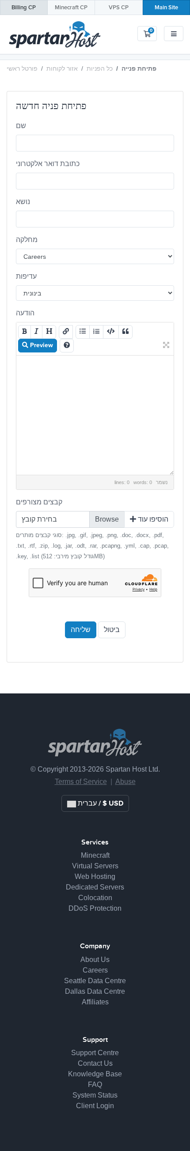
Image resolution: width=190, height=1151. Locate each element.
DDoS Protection (95, 908)
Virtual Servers (95, 866)
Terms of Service (81, 781)
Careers (95, 970)
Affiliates (95, 1002)
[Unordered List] (83, 332)
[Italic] (36, 332)
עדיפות (26, 276)
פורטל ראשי (22, 68)
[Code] (111, 332)
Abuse (125, 781)
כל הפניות (100, 68)
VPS (119, 8)
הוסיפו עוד (152, 519)
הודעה (25, 313)
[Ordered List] (96, 332)
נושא (23, 201)
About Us (95, 959)
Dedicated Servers (95, 887)
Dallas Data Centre (95, 991)
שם (21, 125)
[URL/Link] (66, 332)
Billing (23, 8)
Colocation (95, 897)
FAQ (95, 1084)
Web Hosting (95, 876)
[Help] (67, 345)
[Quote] (125, 332)
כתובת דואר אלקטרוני (48, 163)
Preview (40, 345)
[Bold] (24, 332)
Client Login (95, 1105)
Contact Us (95, 1063)
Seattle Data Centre (95, 980)
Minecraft (71, 8)
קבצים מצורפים (39, 502)
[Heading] (49, 332)
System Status (95, 1095)
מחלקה (27, 239)
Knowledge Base (95, 1074)
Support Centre (95, 1052)
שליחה (81, 629)
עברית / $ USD (99, 803)
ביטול (112, 629)
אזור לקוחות (62, 68)
